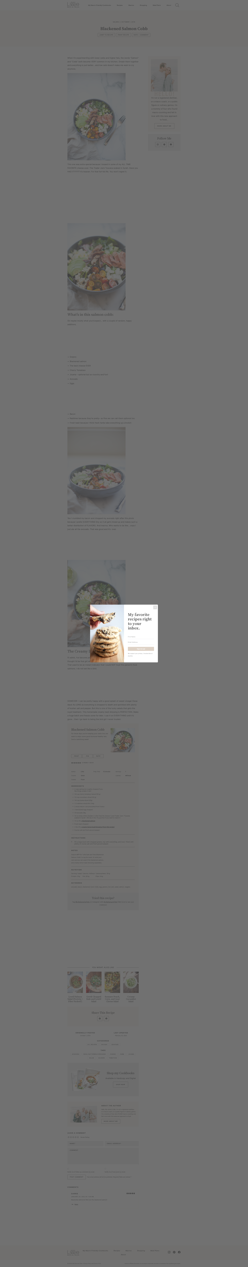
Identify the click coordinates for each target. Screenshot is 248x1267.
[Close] (155, 607)
